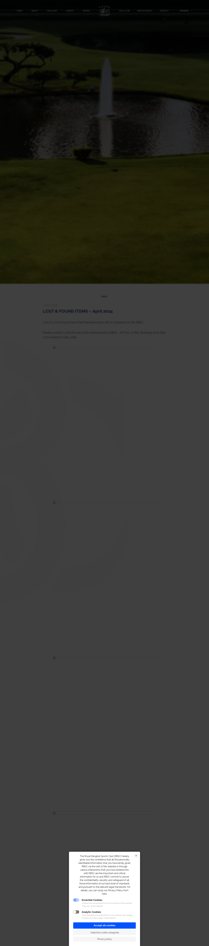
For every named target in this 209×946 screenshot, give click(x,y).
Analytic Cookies (91, 912)
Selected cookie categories (104, 932)
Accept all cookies (104, 925)
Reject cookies (136, 855)
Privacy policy (104, 939)
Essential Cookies (92, 900)
